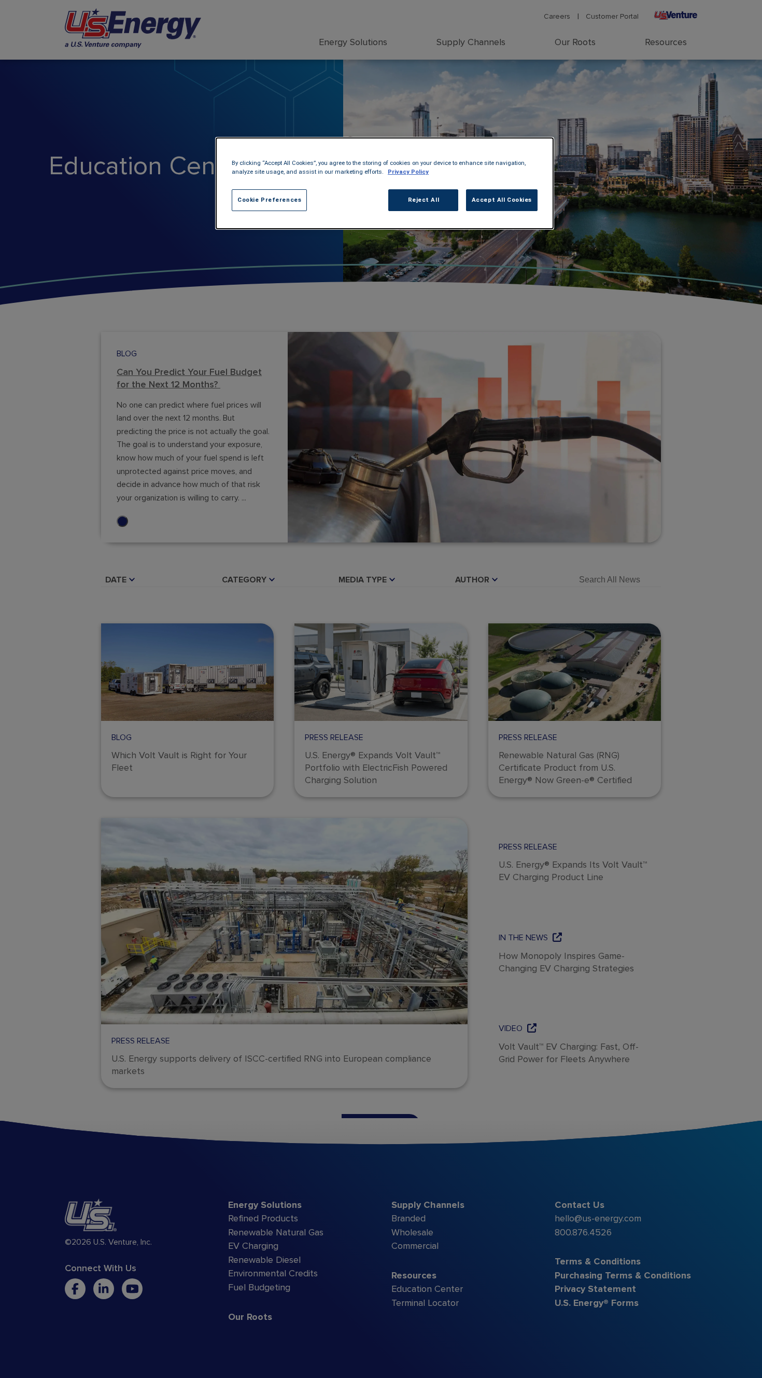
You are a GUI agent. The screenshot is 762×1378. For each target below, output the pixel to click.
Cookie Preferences (269, 199)
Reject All (424, 199)
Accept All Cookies (502, 199)
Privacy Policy (408, 171)
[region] (384, 183)
